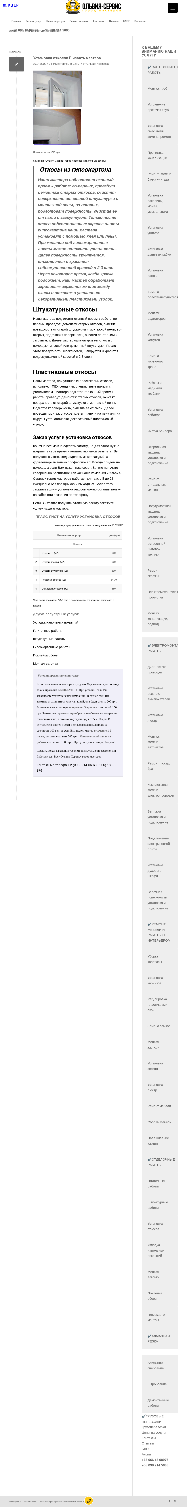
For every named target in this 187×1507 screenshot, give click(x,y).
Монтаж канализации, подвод (158, 618)
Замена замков (159, 1025)
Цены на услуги (154, 1432)
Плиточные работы (47, 630)
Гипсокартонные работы (51, 646)
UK (16, 5)
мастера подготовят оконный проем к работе (77, 318)
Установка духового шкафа (155, 870)
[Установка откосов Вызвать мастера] (16, 64)
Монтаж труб (157, 88)
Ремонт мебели (159, 1105)
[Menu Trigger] (173, 8)
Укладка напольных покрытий (56, 622)
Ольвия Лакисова (97, 63)
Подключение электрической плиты (159, 843)
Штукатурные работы (49, 638)
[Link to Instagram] (175, 1500)
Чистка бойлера (160, 430)
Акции (146, 1454)
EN (5, 5)
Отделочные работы (94, 160)
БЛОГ (146, 1448)
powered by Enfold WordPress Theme (72, 1501)
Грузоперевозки (154, 1426)
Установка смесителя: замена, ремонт (159, 131)
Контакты (149, 1437)
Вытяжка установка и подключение (158, 816)
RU (10, 5)
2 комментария (58, 63)
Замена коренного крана (155, 361)
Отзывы (148, 1443)
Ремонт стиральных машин (157, 484)
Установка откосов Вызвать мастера (67, 58)
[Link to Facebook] (169, 1500)
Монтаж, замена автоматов (156, 741)
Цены (75, 63)
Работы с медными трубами (155, 388)
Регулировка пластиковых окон (157, 1004)
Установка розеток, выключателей (159, 693)
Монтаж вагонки (45, 663)
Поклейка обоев (45, 655)
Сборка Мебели (159, 1121)
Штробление (157, 1383)
